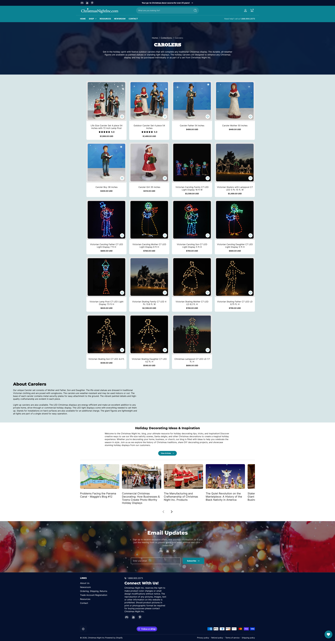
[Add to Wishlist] (122, 116)
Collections (166, 38)
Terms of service (232, 638)
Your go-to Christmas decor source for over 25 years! (166, 3)
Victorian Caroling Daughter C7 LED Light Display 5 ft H (235, 245)
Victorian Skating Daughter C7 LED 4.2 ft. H (149, 360)
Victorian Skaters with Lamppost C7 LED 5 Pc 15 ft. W (235, 188)
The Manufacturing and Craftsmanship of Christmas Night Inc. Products (181, 496)
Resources (85, 599)
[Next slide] (172, 512)
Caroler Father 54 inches (192, 125)
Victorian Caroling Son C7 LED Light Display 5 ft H (192, 245)
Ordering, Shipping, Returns (93, 591)
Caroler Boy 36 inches (107, 187)
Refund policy (217, 638)
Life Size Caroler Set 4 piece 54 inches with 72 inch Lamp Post (106, 126)
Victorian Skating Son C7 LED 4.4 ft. (106, 359)
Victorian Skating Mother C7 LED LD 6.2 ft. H (192, 303)
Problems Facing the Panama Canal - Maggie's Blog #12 (98, 495)
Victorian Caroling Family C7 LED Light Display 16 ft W (192, 188)
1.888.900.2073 (248, 19)
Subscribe (191, 561)
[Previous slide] (163, 512)
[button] (252, 10)
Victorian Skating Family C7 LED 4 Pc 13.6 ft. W (149, 303)
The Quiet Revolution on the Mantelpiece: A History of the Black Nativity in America (224, 496)
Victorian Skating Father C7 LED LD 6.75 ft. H (235, 303)
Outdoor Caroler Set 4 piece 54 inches (149, 126)
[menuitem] (101, 583)
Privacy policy (203, 638)
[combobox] (163, 10)
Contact (84, 603)
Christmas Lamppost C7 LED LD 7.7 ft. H (192, 360)
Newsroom (85, 587)
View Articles (166, 453)
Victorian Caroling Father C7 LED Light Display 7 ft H (106, 245)
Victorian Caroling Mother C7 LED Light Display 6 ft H (149, 245)
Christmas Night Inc (96, 638)
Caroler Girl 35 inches (149, 187)
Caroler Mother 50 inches (234, 125)
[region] (167, 3)
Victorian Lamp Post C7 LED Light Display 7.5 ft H (106, 303)
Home (155, 38)
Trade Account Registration (93, 595)
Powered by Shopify (114, 638)
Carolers (179, 38)
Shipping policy (248, 638)
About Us (84, 583)
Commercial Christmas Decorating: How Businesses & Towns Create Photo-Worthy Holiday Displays (141, 498)
